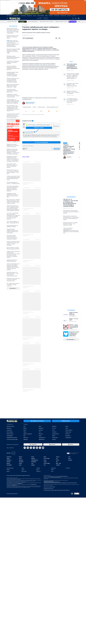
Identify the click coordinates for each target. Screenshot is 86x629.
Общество (54, 426)
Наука (40, 435)
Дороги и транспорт (28, 433)
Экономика (67, 435)
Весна (25, 430)
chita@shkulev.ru (19, 483)
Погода (34, 15)
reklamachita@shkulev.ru (64, 476)
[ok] (31, 448)
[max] (37, 448)
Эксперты (69, 15)
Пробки (78, 15)
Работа (53, 435)
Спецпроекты (68, 437)
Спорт (66, 428)
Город (25, 432)
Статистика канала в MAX (12, 439)
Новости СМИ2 (25, 156)
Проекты (74, 15)
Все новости (9, 15)
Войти (26, 149)
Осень (53, 430)
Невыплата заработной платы (52, 107)
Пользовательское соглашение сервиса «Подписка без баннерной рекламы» (56, 490)
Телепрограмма (40, 15)
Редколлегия (63, 15)
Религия (54, 439)
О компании (9, 430)
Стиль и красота (68, 430)
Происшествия (55, 433)
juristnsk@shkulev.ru (33, 484)
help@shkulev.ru (14, 485)
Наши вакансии (10, 433)
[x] (40, 448)
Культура (41, 430)
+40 (56, 129)
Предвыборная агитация (12, 437)
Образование (41, 439)
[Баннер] (22, 22)
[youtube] (43, 448)
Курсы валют (56, 15)
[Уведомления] (75, 18)
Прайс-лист (9, 428)
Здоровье (26, 439)
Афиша (46, 15)
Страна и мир (68, 432)
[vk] (28, 448)
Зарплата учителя (41, 107)
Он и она (54, 428)
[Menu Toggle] (7, 18)
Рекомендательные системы (48, 488)
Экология (67, 433)
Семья (66, 426)
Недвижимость (16, 15)
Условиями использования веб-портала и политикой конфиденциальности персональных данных (60, 482)
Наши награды (10, 432)
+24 (56, 139)
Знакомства (29, 15)
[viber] (34, 448)
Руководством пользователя (48, 481)
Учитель (34, 107)
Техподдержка (10, 435)
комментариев (29, 38)
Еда (24, 435)
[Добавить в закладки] (56, 38)
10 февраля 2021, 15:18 (26, 35)
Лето (40, 432)
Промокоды (23, 15)
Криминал (41, 428)
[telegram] (25, 448)
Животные (26, 437)
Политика (54, 432)
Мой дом (41, 433)
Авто (25, 426)
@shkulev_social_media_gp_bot (55, 477)
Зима (40, 426)
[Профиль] (78, 18)
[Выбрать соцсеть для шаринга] (59, 38)
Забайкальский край (27, 107)
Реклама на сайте (10, 426)
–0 (59, 129)
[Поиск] (73, 18)
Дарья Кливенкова (30, 102)
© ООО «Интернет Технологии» (12, 493)
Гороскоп (51, 15)
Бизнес (25, 428)
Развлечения (55, 437)
